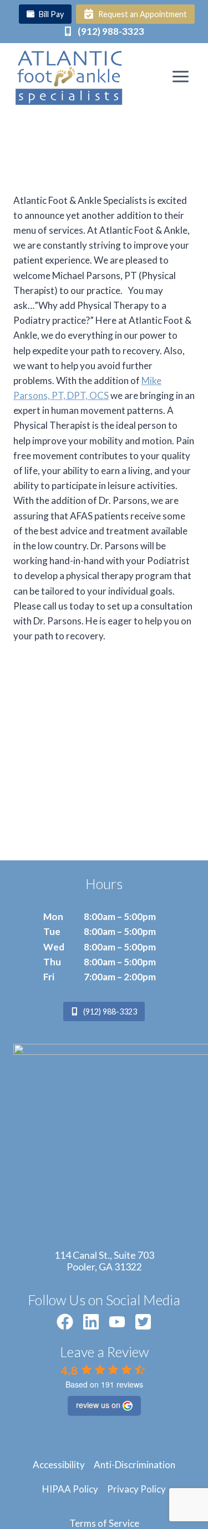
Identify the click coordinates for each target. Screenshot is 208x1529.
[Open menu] (180, 76)
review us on (98, 1404)
